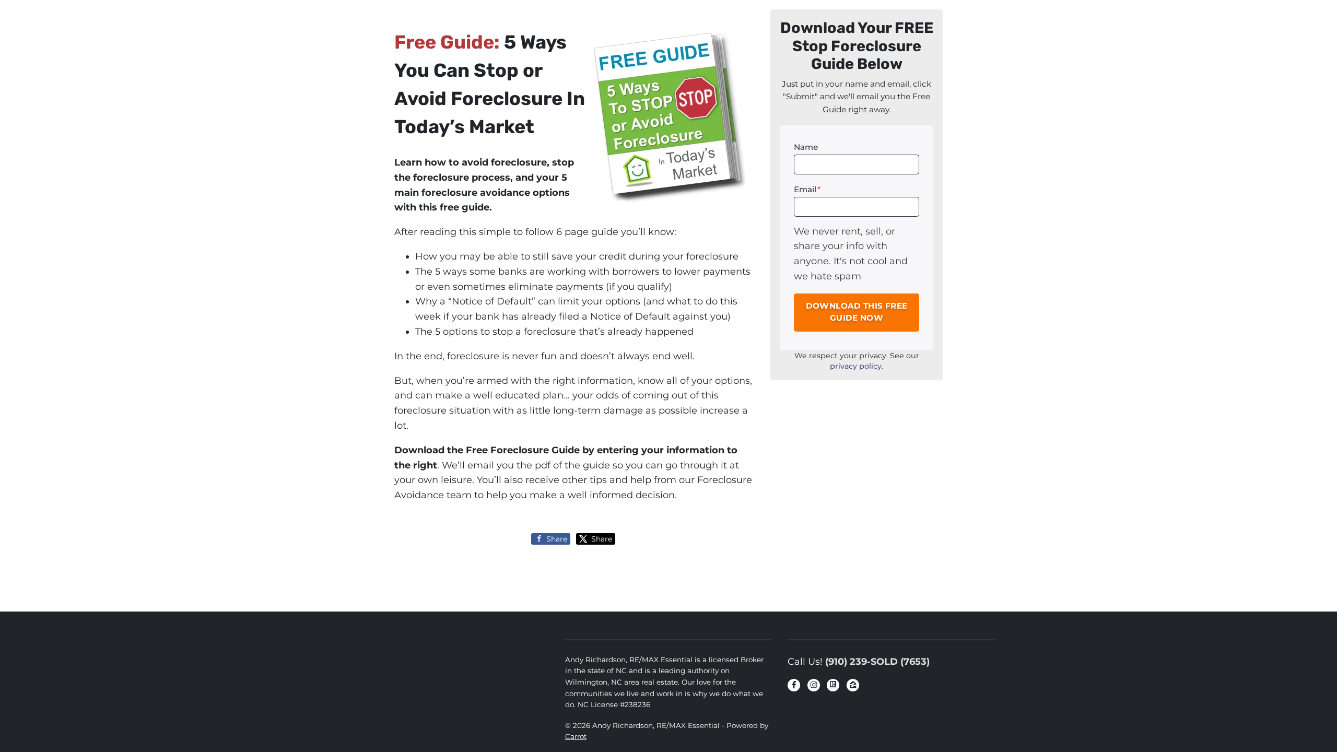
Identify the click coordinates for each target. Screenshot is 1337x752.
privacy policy (856, 366)
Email (807, 189)
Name (806, 147)
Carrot (576, 736)
